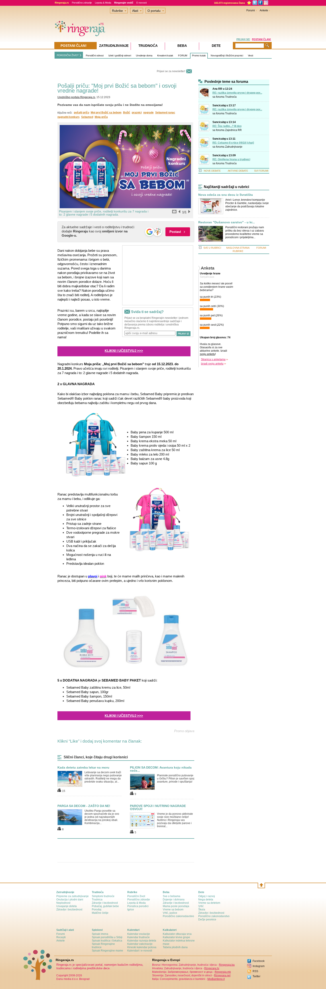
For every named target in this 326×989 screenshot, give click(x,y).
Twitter (256, 976)
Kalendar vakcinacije (140, 943)
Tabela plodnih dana (175, 947)
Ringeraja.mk (223, 971)
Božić (126, 112)
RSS (255, 971)
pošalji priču (81, 112)
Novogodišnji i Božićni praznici (227, 55)
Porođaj (96, 909)
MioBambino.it (216, 979)
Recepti (61, 937)
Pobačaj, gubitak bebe (105, 906)
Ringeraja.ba (227, 964)
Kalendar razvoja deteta (141, 940)
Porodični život (136, 896)
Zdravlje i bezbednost (69, 909)
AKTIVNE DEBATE (238, 170)
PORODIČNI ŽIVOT (68, 55)
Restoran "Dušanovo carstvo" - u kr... (226, 222)
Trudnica (97, 899)
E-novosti (141, 2)
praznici (137, 112)
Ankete (264, 10)
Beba (182, 46)
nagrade (148, 112)
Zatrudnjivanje (233, 146)
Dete (216, 46)
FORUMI (261, 247)
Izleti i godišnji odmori (119, 55)
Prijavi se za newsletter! (171, 71)
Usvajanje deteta (66, 906)
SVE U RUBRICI (212, 247)
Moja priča (101, 117)
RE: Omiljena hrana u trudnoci (231, 159)
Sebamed (87, 117)
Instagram (259, 966)
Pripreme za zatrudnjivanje (72, 896)
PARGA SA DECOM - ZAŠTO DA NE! (83, 805)
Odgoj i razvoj (206, 896)
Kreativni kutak (165, 55)
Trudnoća (231, 96)
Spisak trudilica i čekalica (107, 940)
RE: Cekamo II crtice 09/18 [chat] (233, 142)
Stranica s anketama (213, 359)
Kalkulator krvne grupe (176, 937)
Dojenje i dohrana (174, 899)
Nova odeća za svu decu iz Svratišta (225, 194)
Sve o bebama (171, 896)
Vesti (250, 55)
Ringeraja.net (222, 975)
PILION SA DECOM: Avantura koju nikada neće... (161, 769)
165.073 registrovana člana (229, 3)
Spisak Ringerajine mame (107, 950)
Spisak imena (100, 933)
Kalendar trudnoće (138, 937)
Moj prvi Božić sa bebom (106, 112)
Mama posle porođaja (176, 906)
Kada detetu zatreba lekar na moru (83, 767)
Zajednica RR (233, 130)
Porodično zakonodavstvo (178, 916)
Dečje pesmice (207, 919)
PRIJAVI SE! (243, 39)
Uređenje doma (144, 55)
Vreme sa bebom (173, 909)
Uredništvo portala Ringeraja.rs (76, 97)
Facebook (259, 961)
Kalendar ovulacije (138, 933)
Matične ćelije (100, 912)
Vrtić (201, 906)
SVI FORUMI (261, 170)
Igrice (130, 909)
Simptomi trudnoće (103, 896)
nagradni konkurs (68, 117)
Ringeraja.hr (211, 968)
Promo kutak (199, 55)
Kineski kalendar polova (141, 947)
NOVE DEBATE (212, 170)
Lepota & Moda (103, 2)
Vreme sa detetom (209, 902)
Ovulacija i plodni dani (69, 899)
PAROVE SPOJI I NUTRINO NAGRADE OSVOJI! (158, 807)
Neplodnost (63, 902)
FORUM (182, 55)
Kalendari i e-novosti (139, 950)
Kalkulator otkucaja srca (177, 933)
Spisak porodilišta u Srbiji (107, 937)
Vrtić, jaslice (170, 912)
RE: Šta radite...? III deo (227, 126)
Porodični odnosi (95, 55)
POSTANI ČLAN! (261, 39)
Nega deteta (205, 899)
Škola (201, 909)
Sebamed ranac (165, 112)
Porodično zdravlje (82, 2)
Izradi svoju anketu (212, 363)
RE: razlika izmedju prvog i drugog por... (237, 92)
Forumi (250, 10)
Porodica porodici (138, 906)
